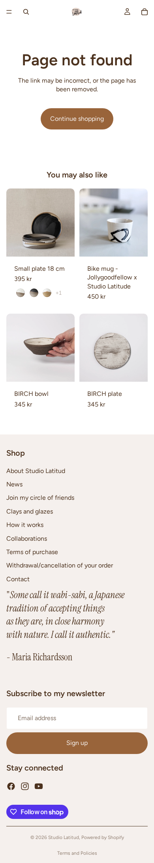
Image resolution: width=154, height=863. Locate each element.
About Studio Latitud (35, 471)
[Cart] (144, 11)
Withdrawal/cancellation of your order (59, 565)
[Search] (26, 11)
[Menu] (9, 12)
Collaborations (26, 538)
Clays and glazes (29, 511)
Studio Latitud (63, 837)
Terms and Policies (77, 853)
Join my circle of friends (40, 498)
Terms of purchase (32, 552)
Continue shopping (77, 118)
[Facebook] (11, 786)
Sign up (77, 743)
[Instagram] (25, 786)
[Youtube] (38, 786)
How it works (24, 525)
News (14, 484)
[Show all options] (59, 293)
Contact (18, 579)
